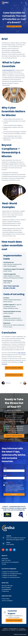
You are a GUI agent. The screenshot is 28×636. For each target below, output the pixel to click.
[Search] (21, 2)
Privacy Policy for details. (12, 490)
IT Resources (5, 591)
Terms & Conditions (7, 600)
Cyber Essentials (11, 26)
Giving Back (5, 558)
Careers (4, 564)
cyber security (21, 353)
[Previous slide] (1, 514)
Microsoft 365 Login (7, 585)
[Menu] (25, 2)
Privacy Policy (5, 599)
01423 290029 (10, 544)
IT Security (18, 26)
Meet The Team (6, 560)
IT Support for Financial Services (11, 577)
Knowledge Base (6, 589)
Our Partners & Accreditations (10, 562)
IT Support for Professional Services (12, 573)
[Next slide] (26, 514)
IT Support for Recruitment (9, 575)
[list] (14, 515)
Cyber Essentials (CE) (8, 70)
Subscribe (14, 494)
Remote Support (6, 587)
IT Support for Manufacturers (10, 572)
